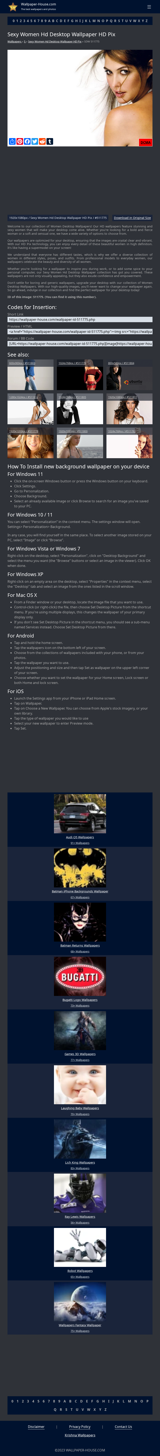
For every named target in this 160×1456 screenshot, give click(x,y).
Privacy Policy (79, 1426)
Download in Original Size (132, 218)
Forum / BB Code (21, 338)
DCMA (146, 142)
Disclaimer (36, 1426)
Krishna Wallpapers (80, 1435)
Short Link (16, 314)
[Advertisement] (80, 182)
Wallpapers (15, 41)
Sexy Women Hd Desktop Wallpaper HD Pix (54, 41)
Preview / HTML (20, 326)
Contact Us (123, 1426)
